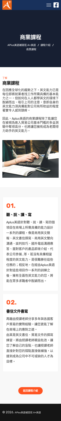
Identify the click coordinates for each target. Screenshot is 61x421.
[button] (30, 390)
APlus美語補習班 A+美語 (28, 412)
